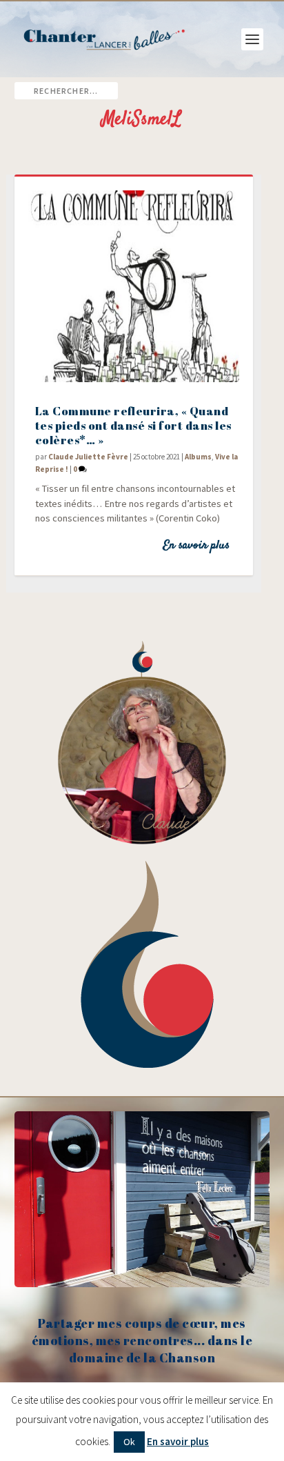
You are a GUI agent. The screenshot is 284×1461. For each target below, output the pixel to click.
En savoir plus (196, 546)
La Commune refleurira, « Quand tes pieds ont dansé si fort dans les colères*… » (133, 425)
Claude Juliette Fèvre (88, 456)
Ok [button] (129, 1441)
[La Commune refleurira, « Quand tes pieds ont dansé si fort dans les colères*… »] (134, 286)
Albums (198, 456)
